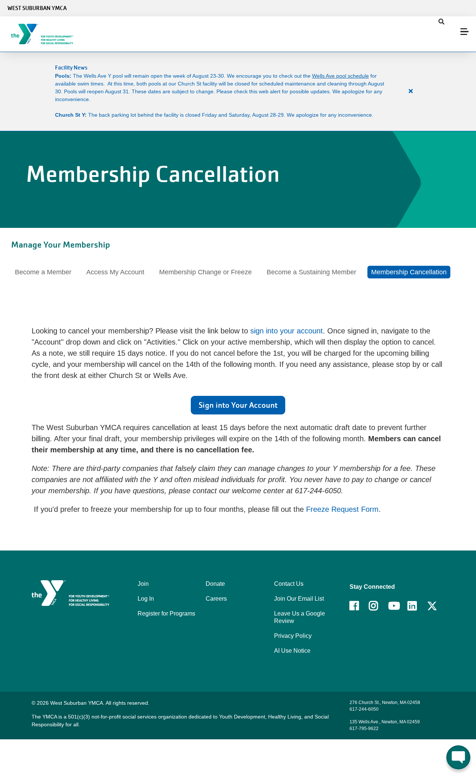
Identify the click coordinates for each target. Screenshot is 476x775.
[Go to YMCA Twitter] (432, 606)
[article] (238, 91)
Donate (215, 584)
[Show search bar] (441, 22)
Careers (216, 598)
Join (143, 584)
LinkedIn (417, 606)
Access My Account (115, 272)
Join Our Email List (299, 598)
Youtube (393, 606)
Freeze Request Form (342, 509)
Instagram (378, 606)
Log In (146, 598)
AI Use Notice (292, 651)
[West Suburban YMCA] (50, 34)
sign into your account (286, 331)
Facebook (359, 606)
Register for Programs (166, 613)
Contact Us (288, 584)
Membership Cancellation (409, 272)
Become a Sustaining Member (311, 272)
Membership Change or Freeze (205, 272)
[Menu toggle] (464, 31)
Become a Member (43, 272)
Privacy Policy (293, 636)
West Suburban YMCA (37, 8)
